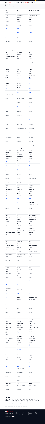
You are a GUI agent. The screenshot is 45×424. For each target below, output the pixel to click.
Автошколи (36, 414)
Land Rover (18, 401)
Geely (21, 401)
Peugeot (30, 400)
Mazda (32, 399)
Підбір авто (17, 413)
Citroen (22, 400)
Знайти (13, 416)
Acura (35, 401)
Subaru (27, 400)
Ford (27, 399)
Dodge (32, 401)
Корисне (11, 0)
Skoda (12, 399)
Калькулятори (26, 2)
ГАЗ (37, 401)
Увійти (39, 0)
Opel (18, 399)
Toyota (21, 399)
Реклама (13, 0)
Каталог (8, 0)
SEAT (15, 401)
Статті (20, 2)
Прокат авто (36, 415)
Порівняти (32, 2)
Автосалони (36, 412)
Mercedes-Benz (7, 400)
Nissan (16, 400)
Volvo (38, 400)
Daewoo (6, 399)
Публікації (23, 414)
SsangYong (12, 401)
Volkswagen (24, 399)
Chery (24, 400)
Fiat (10, 400)
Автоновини (17, 2)
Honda (19, 400)
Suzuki (6, 401)
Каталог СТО (36, 413)
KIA (29, 399)
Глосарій (29, 414)
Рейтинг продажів (30, 413)
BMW (35, 399)
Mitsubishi (13, 400)
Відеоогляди (22, 2)
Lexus (36, 400)
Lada (33, 400)
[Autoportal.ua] (8, 2)
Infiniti (24, 401)
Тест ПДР (29, 2)
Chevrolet (9, 399)
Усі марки (16, 412)
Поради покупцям (24, 415)
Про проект (6, 0)
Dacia (9, 401)
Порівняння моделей (18, 414)
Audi (37, 399)
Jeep (26, 401)
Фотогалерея (17, 415)
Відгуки (34, 2)
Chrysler (29, 401)
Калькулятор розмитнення (31, 415)
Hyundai (15, 399)
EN (37, 0)
